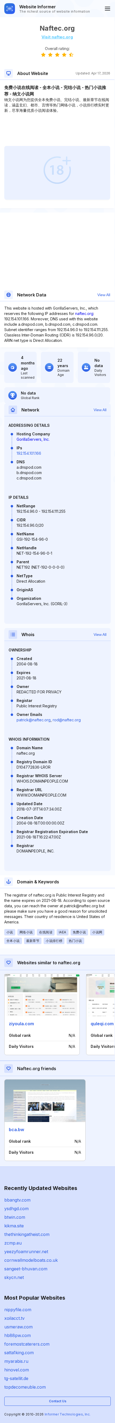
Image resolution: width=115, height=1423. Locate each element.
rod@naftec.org (67, 720)
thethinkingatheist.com (26, 1234)
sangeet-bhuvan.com (25, 1268)
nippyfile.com (17, 1309)
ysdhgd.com (16, 1208)
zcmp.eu (13, 1243)
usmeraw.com (18, 1326)
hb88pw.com (17, 1335)
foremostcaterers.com (26, 1344)
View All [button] (103, 295)
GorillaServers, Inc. (33, 439)
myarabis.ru (16, 1361)
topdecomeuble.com (25, 1387)
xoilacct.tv (14, 1318)
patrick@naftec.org (34, 720)
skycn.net (14, 1277)
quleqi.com (102, 1023)
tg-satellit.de (16, 1378)
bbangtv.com (17, 1200)
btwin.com (14, 1217)
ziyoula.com (21, 1023)
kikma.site (14, 1225)
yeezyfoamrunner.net (26, 1251)
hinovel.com (16, 1369)
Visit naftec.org (57, 37)
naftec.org (84, 313)
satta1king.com (19, 1352)
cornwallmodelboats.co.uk (31, 1260)
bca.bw (16, 1129)
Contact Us (57, 1401)
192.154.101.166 (29, 453)
